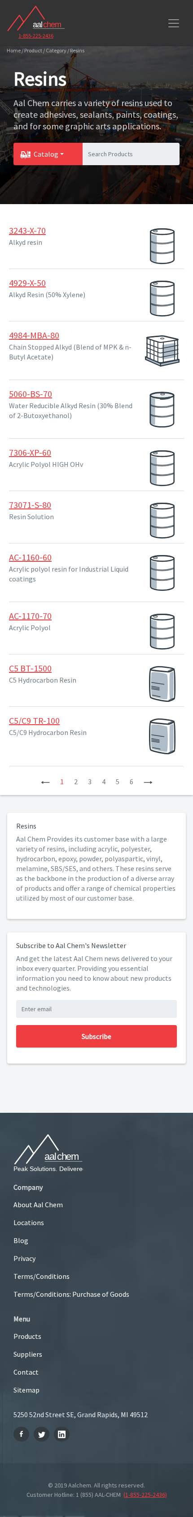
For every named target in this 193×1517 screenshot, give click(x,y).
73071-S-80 (30, 504)
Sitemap (26, 1389)
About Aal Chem (38, 1204)
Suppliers (27, 1354)
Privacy (24, 1258)
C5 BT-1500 (30, 668)
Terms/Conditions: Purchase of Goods (71, 1294)
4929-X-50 (27, 282)
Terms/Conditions (41, 1276)
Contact (26, 1371)
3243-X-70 (27, 230)
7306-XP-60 (30, 452)
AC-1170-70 (30, 615)
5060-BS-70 (30, 393)
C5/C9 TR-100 (34, 720)
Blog (20, 1240)
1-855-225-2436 (35, 35)
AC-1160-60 (30, 557)
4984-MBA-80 (34, 335)
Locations (28, 1222)
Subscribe (96, 1036)
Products (27, 1336)
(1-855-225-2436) (145, 1495)
